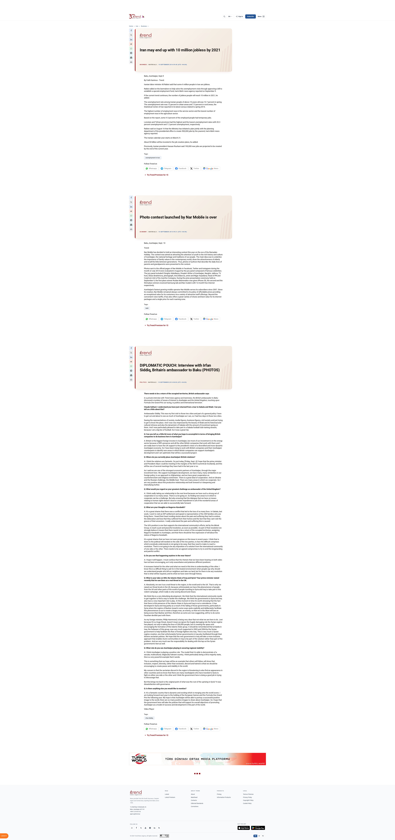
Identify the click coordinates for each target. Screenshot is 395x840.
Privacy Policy (247, 797)
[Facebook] (136, 828)
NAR (147, 308)
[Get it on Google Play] (258, 828)
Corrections (194, 806)
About (193, 794)
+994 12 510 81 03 (135, 811)
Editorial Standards (197, 803)
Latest (167, 794)
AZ (259, 836)
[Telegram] (150, 828)
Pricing (219, 794)
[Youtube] (145, 828)
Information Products (224, 797)
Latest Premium (170, 797)
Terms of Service (248, 794)
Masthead (194, 797)
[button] (131, 31)
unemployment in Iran (153, 158)
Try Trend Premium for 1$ (157, 175)
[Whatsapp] (132, 828)
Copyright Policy (248, 800)
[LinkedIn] (154, 828)
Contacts (194, 800)
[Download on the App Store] (244, 828)
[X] (141, 828)
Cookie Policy (247, 803)
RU (263, 836)
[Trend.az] (136, 16)
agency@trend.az (135, 814)
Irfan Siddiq (149, 718)
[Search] (224, 16)
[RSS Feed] (159, 828)
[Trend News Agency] (136, 792)
